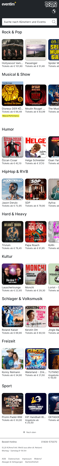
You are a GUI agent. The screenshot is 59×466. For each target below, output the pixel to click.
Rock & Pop (12, 32)
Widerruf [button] (38, 459)
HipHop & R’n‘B (15, 171)
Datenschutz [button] (14, 459)
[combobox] (26, 21)
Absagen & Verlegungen (12, 462)
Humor (8, 129)
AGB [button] (4, 459)
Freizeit (8, 341)
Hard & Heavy (14, 214)
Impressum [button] (27, 459)
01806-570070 (49, 441)
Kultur (7, 256)
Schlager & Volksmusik (22, 298)
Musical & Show (16, 74)
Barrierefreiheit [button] (31, 462)
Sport (7, 386)
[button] (29, 432)
